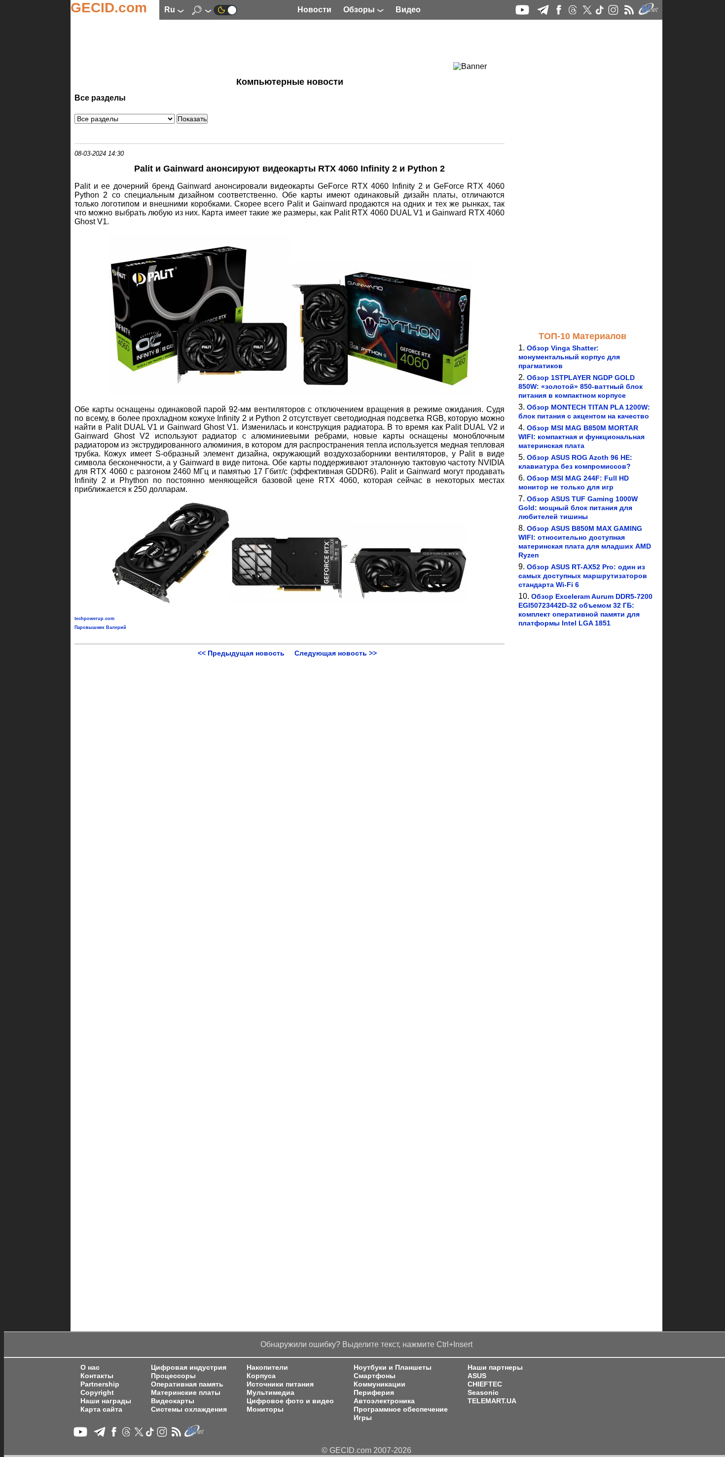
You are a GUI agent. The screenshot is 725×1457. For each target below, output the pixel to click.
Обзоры (360, 9)
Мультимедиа (270, 1392)
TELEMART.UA (492, 1401)
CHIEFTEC (485, 1384)
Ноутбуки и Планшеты (393, 1367)
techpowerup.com (94, 618)
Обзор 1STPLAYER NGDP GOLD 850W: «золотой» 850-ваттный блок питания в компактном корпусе (580, 386)
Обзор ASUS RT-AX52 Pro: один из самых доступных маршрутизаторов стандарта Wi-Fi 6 (582, 576)
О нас (90, 1367)
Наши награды (105, 1401)
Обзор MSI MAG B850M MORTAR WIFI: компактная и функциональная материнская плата (581, 437)
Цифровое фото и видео (290, 1401)
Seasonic (483, 1392)
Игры (363, 1418)
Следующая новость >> (335, 653)
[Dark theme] (225, 9)
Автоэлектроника (384, 1401)
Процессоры (173, 1376)
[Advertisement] (271, 47)
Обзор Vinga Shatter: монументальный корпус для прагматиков (569, 357)
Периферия (374, 1392)
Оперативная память (187, 1384)
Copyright (97, 1392)
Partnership (99, 1384)
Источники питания (280, 1384)
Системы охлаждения (189, 1409)
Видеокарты (172, 1401)
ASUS (477, 1376)
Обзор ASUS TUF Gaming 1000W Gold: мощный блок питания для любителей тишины (578, 507)
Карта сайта (101, 1409)
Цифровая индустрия (188, 1367)
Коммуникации (379, 1384)
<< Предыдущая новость (241, 653)
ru (170, 9)
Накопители (267, 1367)
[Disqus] (289, 780)
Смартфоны (375, 1376)
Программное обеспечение (401, 1409)
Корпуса (261, 1376)
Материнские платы (185, 1392)
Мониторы (265, 1409)
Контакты (96, 1376)
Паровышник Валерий (100, 627)
